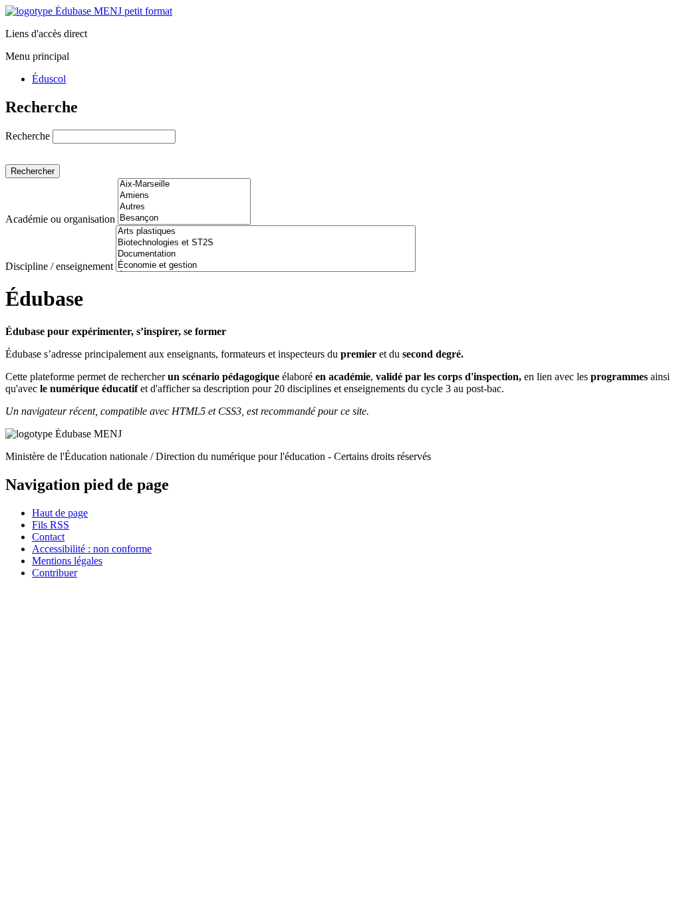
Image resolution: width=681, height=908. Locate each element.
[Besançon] (184, 218)
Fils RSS (50, 524)
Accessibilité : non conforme (92, 548)
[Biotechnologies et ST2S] (265, 243)
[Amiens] (184, 195)
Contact (48, 536)
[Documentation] (265, 254)
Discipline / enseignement (59, 266)
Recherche (27, 136)
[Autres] (184, 207)
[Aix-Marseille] (184, 184)
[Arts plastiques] (265, 231)
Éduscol (49, 78)
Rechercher (33, 171)
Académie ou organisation (60, 219)
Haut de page (60, 512)
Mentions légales (67, 560)
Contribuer (54, 572)
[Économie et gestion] (265, 265)
